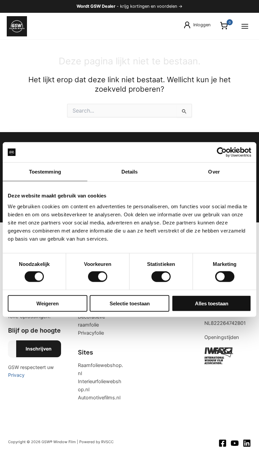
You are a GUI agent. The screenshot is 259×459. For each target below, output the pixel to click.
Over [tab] (214, 172)
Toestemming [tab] (45, 172)
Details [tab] (129, 172)
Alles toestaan (211, 303)
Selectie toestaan (130, 303)
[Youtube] (235, 443)
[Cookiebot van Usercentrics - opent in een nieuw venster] (221, 152)
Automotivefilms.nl (99, 398)
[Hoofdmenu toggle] (244, 26)
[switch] (97, 276)
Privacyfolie (91, 333)
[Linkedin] (247, 443)
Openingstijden (221, 337)
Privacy (16, 375)
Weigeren (47, 303)
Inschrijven (39, 348)
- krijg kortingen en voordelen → (129, 6)
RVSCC (107, 441)
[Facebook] (223, 443)
